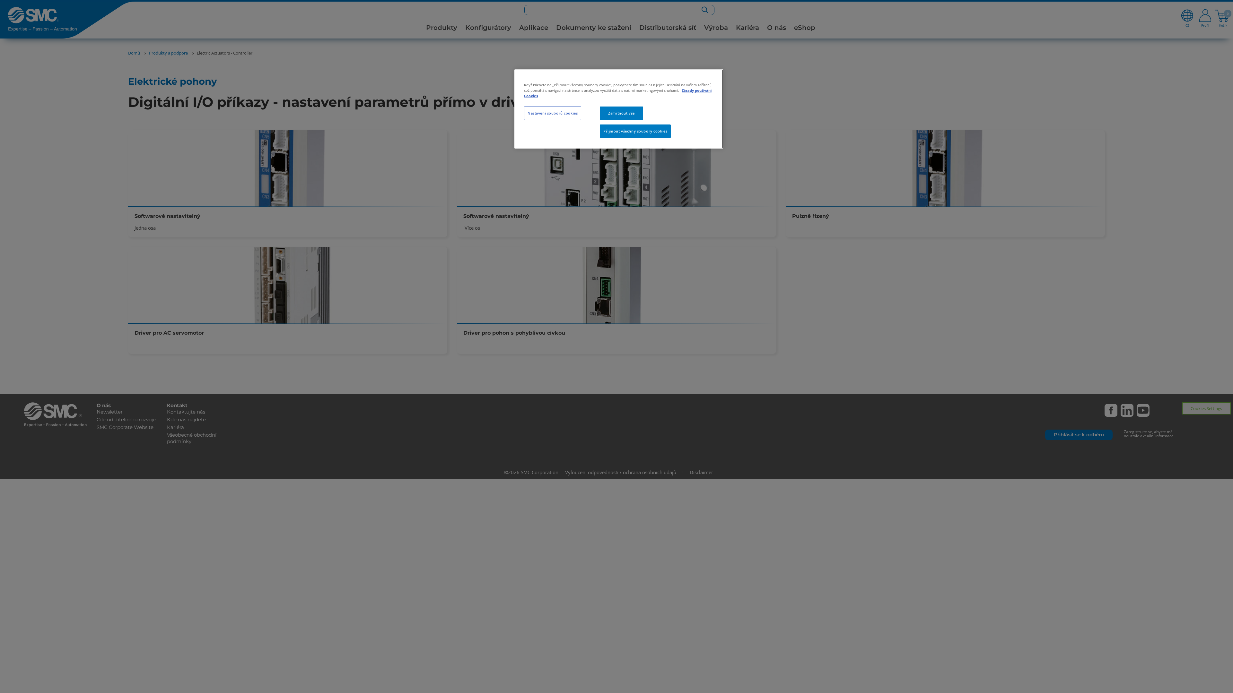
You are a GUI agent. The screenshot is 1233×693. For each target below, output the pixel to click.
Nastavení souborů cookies (553, 113)
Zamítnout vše (621, 113)
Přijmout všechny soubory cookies (635, 131)
